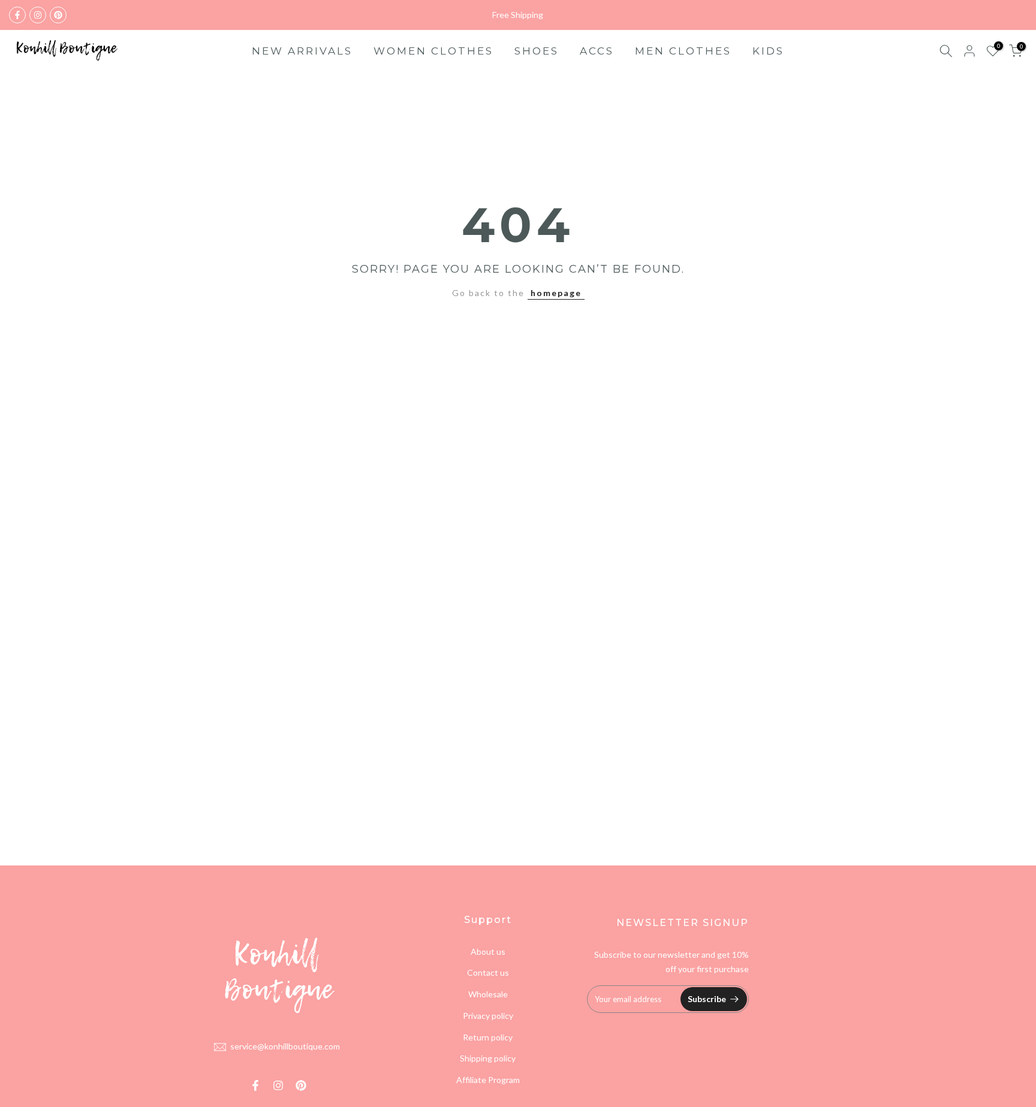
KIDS (768, 51)
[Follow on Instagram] (37, 15)
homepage (556, 293)
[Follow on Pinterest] (58, 15)
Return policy (488, 1037)
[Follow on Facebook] (17, 15)
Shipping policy (488, 1058)
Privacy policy (488, 1016)
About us (488, 951)
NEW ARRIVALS (302, 51)
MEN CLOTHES (683, 51)
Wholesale (488, 994)
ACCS (597, 51)
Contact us (488, 972)
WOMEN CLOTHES (433, 51)
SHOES (536, 51)
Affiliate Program (488, 1080)
